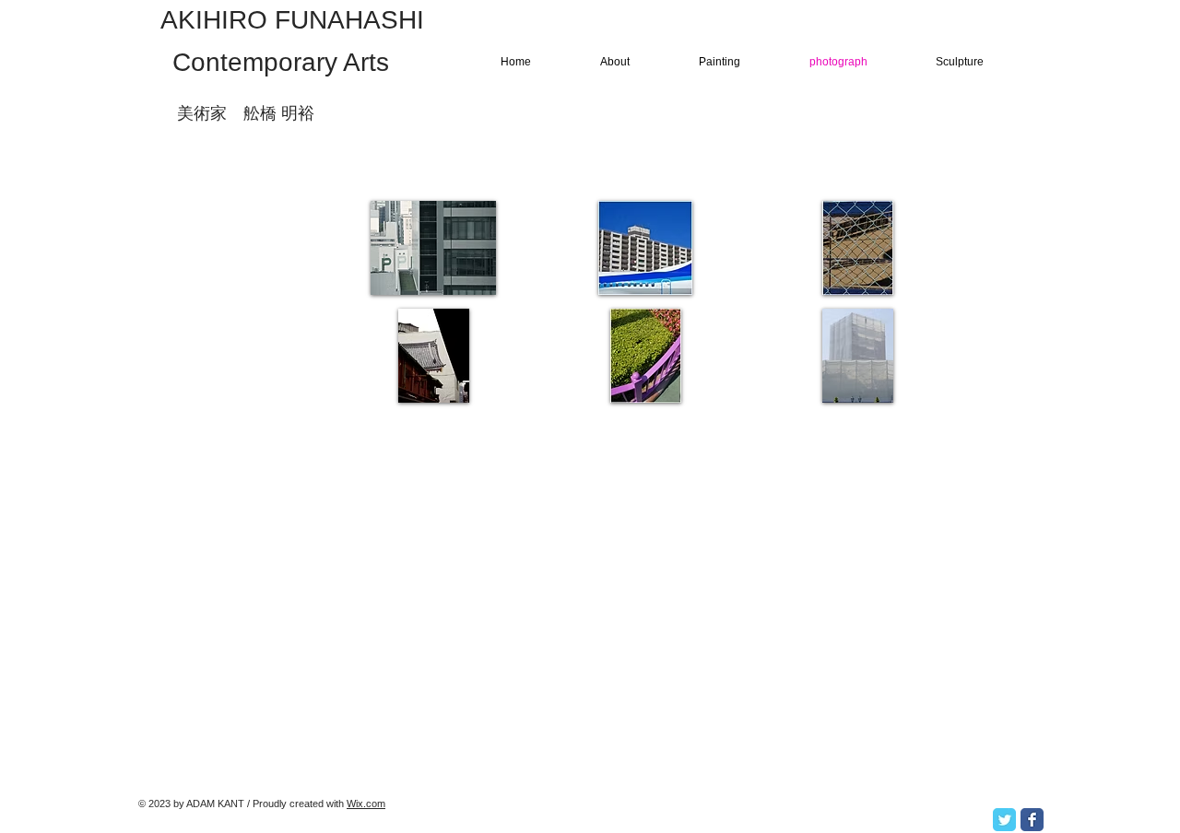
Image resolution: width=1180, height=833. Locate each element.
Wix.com (366, 803)
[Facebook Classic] (1032, 819)
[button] (434, 248)
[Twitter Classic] (1004, 819)
